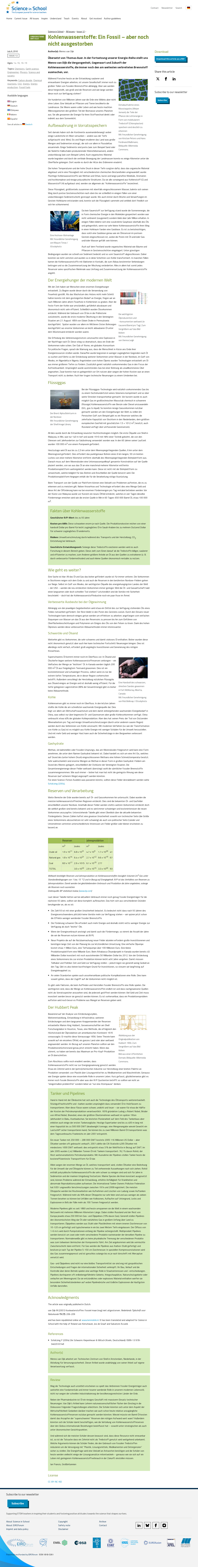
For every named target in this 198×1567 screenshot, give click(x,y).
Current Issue (20, 18)
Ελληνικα (14, 110)
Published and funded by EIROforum (22, 1554)
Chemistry (19, 68)
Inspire (44, 18)
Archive (102, 1521)
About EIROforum (15, 1525)
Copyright (63, 1521)
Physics (23, 72)
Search (179, 8)
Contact (155, 8)
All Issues (34, 18)
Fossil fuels (24, 87)
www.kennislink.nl (90, 1320)
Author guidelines (112, 18)
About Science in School (17, 1521)
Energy (26, 84)
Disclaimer (63, 1529)
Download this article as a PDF (170, 58)
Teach (66, 18)
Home (9, 18)
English (13, 101)
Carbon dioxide (25, 80)
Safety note (64, 1525)
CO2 (20, 84)
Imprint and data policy (17, 1529)
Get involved (95, 18)
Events (75, 18)
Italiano (13, 114)
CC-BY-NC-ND (55, 1481)
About (84, 18)
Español (13, 118)
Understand (55, 18)
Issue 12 (81, 31)
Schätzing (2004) (56, 783)
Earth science (32, 68)
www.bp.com (85, 891)
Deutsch (14, 105)
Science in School (55, 31)
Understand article (37, 37)
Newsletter (167, 8)
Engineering (13, 72)
